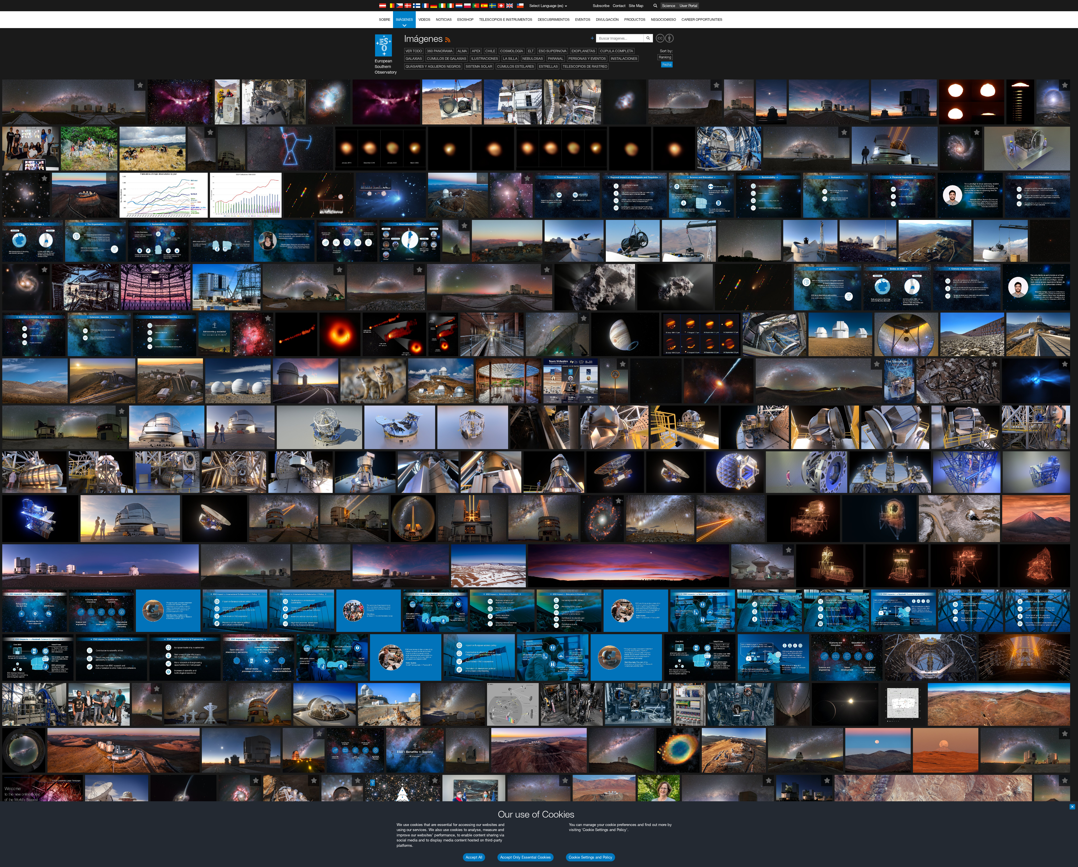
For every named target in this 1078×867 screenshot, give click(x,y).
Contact (619, 5)
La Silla (510, 58)
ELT (531, 51)
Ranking (665, 57)
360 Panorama (440, 51)
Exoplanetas (583, 51)
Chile (490, 51)
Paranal (555, 58)
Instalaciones (624, 58)
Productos (634, 19)
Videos (424, 19)
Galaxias (414, 58)
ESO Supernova (553, 51)
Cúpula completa (616, 51)
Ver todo (414, 51)
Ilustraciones (484, 58)
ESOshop (465, 19)
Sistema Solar (479, 66)
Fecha (667, 64)
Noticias (444, 19)
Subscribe (601, 5)
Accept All (474, 857)
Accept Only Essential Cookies (525, 857)
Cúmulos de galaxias (446, 58)
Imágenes (404, 19)
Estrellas (548, 66)
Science (668, 5)
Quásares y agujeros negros (433, 66)
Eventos (582, 19)
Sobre (384, 19)
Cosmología (511, 51)
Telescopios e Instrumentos (505, 19)
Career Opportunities (702, 19)
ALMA (462, 51)
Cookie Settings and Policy (590, 857)
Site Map (636, 5)
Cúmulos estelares (515, 66)
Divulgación (607, 19)
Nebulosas (532, 58)
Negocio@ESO (663, 19)
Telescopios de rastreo (585, 66)
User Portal (688, 5)
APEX (476, 51)
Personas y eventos (587, 58)
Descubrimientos (554, 19)
